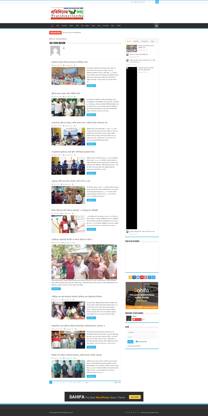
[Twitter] (135, 2)
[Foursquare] (142, 2)
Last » (87, 382)
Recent (129, 41)
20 (74, 382)
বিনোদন (99, 26)
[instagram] (144, 2)
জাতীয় (57, 26)
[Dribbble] (140, 2)
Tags (152, 41)
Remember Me (142, 341)
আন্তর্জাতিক (64, 26)
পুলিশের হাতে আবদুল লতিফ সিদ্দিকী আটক (72, 32)
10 (70, 382)
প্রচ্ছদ (52, 25)
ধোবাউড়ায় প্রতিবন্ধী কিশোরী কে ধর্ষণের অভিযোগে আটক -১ (72, 239)
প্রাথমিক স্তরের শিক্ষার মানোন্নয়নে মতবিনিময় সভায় (69, 62)
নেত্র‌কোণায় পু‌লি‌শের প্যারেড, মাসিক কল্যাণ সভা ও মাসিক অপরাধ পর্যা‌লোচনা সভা (79, 122)
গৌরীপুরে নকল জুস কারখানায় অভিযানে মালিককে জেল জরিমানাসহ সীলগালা (76, 296)
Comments (144, 41)
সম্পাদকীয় (118, 26)
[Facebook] (133, 2)
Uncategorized (68, 65)
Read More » (91, 85)
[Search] (157, 2)
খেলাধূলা (93, 26)
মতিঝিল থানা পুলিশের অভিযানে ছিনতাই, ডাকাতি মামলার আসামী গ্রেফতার (76, 355)
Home (53, 39)
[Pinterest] (138, 2)
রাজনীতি (71, 26)
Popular (136, 41)
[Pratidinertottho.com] (67, 13)
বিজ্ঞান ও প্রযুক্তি (85, 26)
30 (78, 382)
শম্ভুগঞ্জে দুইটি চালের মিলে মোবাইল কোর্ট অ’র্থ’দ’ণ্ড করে (70, 181)
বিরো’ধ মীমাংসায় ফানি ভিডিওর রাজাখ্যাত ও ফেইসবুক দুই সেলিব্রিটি (74, 210)
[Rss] (131, 2)
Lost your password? (133, 346)
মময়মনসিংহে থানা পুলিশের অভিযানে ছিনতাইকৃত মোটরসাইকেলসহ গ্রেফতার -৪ (78, 325)
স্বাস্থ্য (112, 26)
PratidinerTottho (154, 412)
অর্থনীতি (77, 26)
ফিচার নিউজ (106, 26)
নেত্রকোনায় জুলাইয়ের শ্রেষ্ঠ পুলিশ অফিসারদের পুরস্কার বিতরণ (73, 152)
